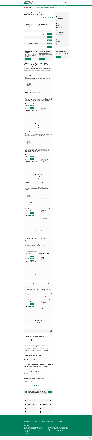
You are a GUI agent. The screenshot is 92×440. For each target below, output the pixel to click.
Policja (31, 5)
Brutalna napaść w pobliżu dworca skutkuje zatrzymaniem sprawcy (33, 427)
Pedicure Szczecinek (30, 408)
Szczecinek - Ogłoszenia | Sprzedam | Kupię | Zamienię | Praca (45, 7)
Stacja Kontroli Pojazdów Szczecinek (40, 421)
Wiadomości (27, 5)
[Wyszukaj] (67, 2)
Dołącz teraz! (58, 57)
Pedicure (59, 23)
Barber (59, 39)
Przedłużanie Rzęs (60, 18)
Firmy (34, 5)
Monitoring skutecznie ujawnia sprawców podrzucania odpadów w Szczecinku (58, 432)
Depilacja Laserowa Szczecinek (46, 404)
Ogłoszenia (37, 5)
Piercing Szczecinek (45, 408)
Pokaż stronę (32, 258)
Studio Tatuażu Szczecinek (30, 404)
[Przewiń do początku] (90, 438)
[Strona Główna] (24, 5)
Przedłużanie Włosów (61, 16)
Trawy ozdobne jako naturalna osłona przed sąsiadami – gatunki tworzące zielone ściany (34, 431)
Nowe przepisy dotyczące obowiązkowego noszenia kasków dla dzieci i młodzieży (34, 433)
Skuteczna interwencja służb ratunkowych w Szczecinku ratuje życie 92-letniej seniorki (58, 429)
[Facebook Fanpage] (63, 2)
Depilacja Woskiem (61, 27)
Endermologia (60, 25)
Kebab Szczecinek (60, 421)
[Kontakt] (65, 2)
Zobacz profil (32, 105)
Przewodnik (58, 5)
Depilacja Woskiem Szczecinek (46, 400)
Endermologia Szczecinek (30, 400)
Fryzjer (59, 41)
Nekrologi (47, 5)
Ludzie (62, 5)
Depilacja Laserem (60, 32)
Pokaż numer (32, 215)
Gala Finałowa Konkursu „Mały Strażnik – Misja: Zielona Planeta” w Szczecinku (58, 430)
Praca (40, 5)
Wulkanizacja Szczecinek (28, 421)
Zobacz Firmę (49, 40)
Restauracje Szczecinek (50, 421)
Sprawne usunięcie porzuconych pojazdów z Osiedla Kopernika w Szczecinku (34, 428)
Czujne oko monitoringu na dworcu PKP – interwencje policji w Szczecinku (57, 427)
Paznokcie (59, 34)
